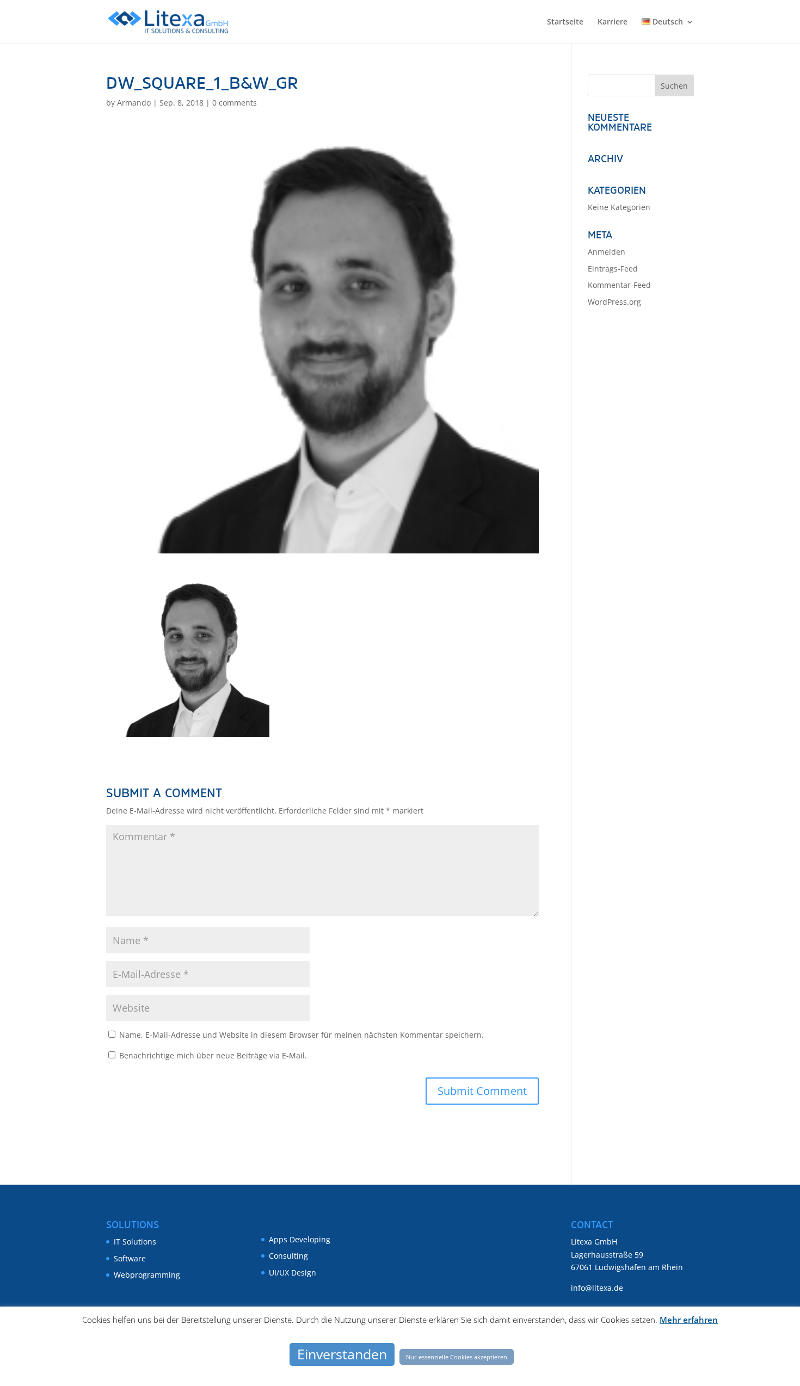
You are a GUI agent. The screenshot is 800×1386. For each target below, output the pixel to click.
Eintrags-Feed (613, 268)
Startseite (565, 22)
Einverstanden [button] (342, 1354)
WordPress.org (614, 302)
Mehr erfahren (689, 1319)
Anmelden (606, 252)
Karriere (612, 22)
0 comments (234, 102)
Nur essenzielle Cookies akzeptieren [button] (456, 1357)
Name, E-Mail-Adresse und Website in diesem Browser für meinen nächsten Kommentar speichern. (301, 1035)
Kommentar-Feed (619, 285)
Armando (134, 102)
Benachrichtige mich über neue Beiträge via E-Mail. (213, 1055)
